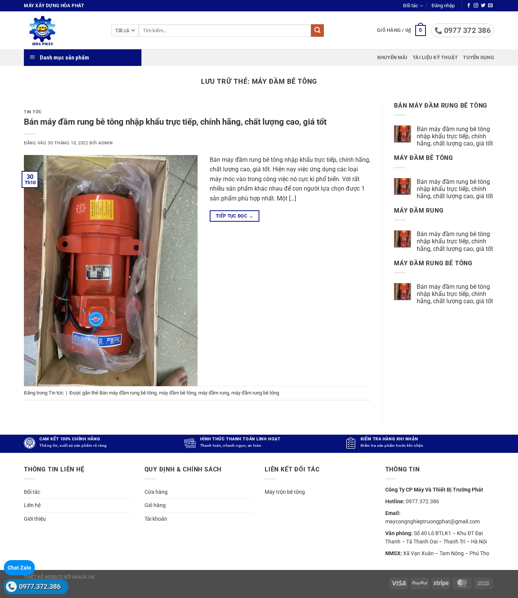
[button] (443, 5)
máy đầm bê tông (177, 393)
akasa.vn (83, 577)
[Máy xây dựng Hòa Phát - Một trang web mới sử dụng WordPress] (62, 30)
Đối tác (410, 5)
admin (105, 143)
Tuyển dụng (478, 57)
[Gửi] (317, 30)
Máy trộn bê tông (285, 492)
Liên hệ (32, 505)
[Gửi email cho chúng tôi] (490, 5)
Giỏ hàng (155, 505)
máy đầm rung (213, 393)
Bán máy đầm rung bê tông (128, 393)
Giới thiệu (35, 519)
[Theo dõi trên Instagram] (476, 5)
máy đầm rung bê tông (255, 393)
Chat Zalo (19, 568)
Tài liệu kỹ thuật (435, 57)
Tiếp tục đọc (234, 216)
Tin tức (33, 112)
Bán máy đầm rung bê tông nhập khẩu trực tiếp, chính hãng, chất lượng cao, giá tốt (175, 122)
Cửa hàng (156, 492)
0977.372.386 (40, 586)
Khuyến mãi (392, 57)
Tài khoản (155, 519)
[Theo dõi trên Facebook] (468, 5)
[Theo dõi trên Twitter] (483, 5)
